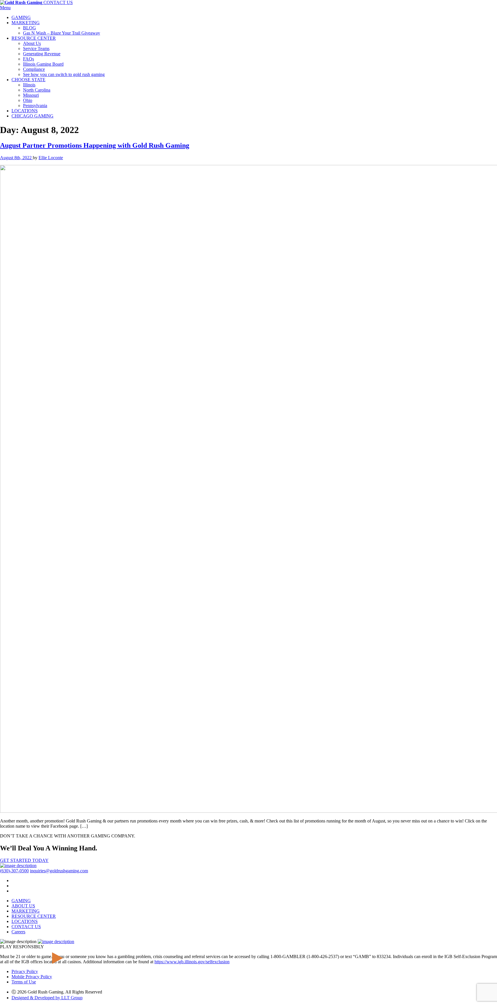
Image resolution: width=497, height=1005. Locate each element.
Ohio (27, 100)
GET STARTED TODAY (24, 860)
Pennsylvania (35, 105)
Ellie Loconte (51, 157)
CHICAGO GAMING (32, 115)
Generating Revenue (41, 53)
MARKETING (26, 22)
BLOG (29, 27)
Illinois (29, 84)
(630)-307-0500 (14, 870)
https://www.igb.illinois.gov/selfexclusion (192, 961)
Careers (18, 931)
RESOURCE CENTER (34, 38)
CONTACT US (58, 2)
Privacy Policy (25, 971)
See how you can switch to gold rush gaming (64, 74)
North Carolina (36, 90)
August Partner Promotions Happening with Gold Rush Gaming (94, 145)
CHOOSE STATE (28, 79)
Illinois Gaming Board (43, 64)
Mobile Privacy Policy (32, 976)
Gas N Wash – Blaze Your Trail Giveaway (61, 33)
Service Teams (36, 48)
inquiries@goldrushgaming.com (59, 870)
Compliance (34, 69)
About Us (32, 43)
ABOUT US (23, 905)
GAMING (21, 17)
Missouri (31, 95)
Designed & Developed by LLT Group (47, 997)
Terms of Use (24, 981)
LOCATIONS (25, 110)
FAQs (28, 58)
